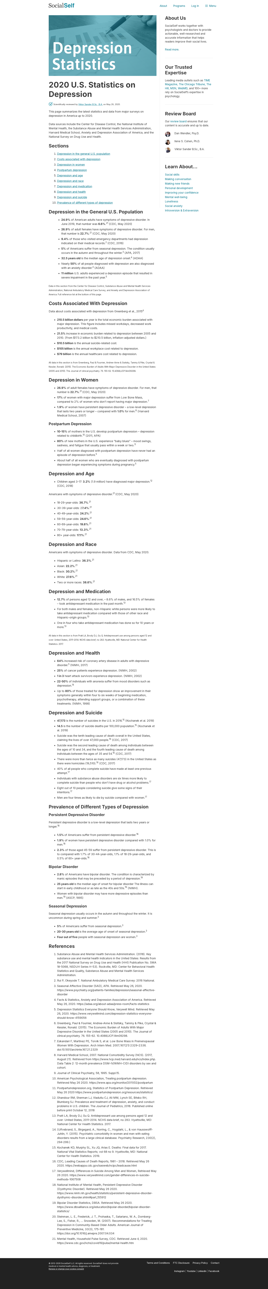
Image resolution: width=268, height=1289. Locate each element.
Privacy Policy (200, 1262)
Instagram (179, 1271)
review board (178, 121)
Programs (179, 5)
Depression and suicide (72, 197)
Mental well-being (176, 197)
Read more (172, 49)
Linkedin (202, 1271)
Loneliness (171, 201)
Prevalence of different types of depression (85, 202)
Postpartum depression (72, 170)
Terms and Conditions (158, 1262)
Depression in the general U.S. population (83, 153)
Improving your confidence (182, 192)
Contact (215, 1262)
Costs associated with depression (78, 159)
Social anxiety (174, 206)
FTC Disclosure (181, 1262)
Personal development (179, 188)
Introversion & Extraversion (182, 210)
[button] (210, 6)
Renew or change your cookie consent (66, 1269)
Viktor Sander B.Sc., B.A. (90, 104)
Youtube (191, 1271)
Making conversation (178, 179)
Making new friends (177, 183)
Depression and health (71, 191)
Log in (195, 5)
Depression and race (70, 181)
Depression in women (71, 164)
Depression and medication (74, 186)
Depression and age (70, 175)
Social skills (172, 174)
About (163, 5)
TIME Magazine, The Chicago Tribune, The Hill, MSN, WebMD (188, 84)
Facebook (213, 1271)
